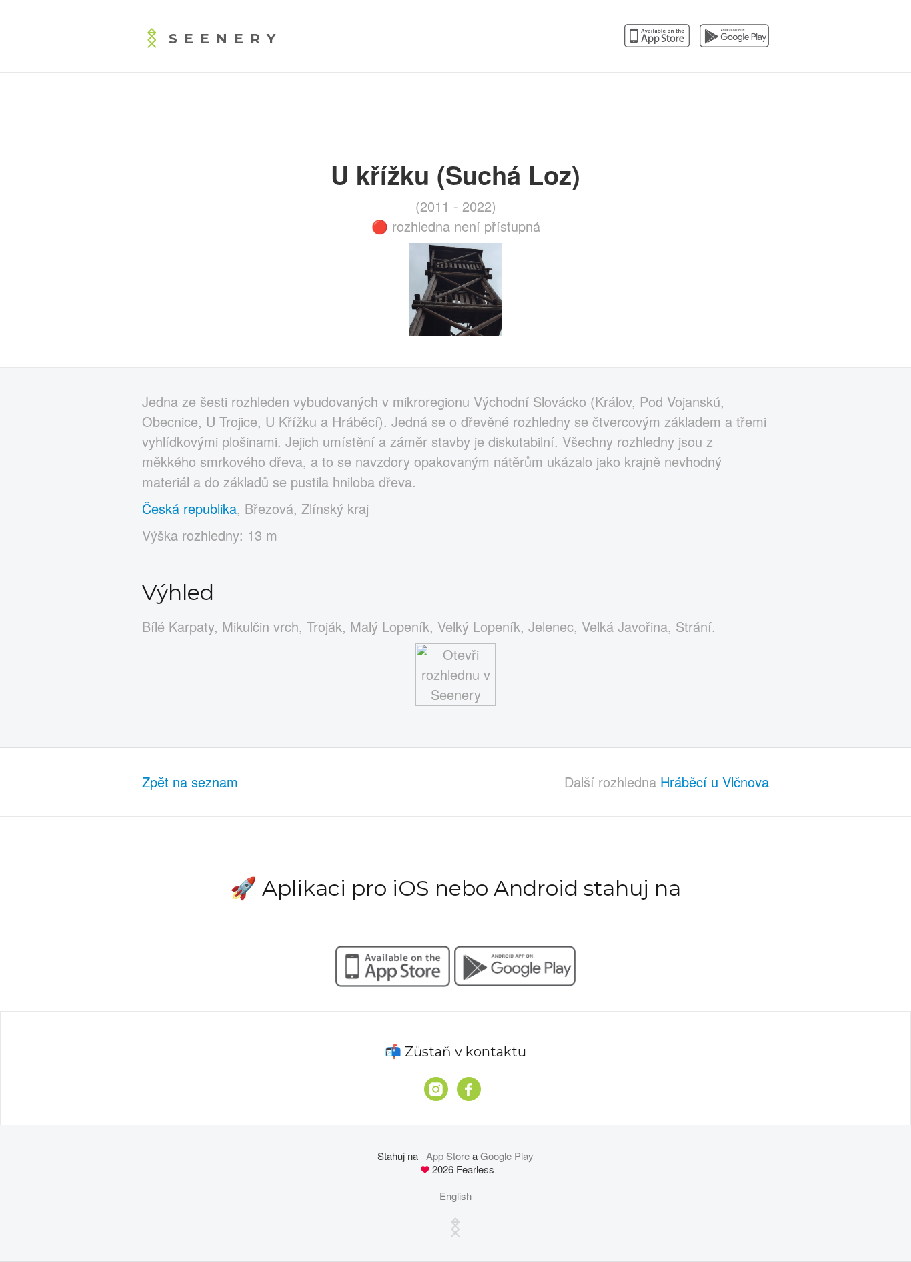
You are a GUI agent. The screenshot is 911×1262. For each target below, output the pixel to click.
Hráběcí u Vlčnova (714, 782)
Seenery (225, 38)
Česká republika (189, 508)
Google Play (507, 1156)
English (455, 1196)
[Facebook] (469, 1089)
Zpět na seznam (190, 782)
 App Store (445, 1156)
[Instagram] (436, 1089)
